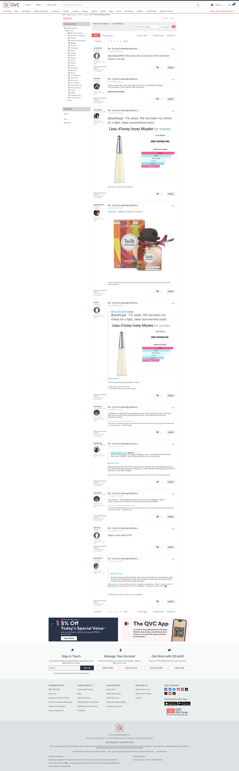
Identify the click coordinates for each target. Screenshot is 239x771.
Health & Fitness (166, 11)
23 (100, 196)
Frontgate (130, 738)
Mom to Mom (75, 83)
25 (100, 398)
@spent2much (119, 452)
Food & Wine (151, 11)
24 (100, 294)
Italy (142, 760)
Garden (66, 11)
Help (172, 18)
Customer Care (76, 98)
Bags (111, 11)
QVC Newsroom (113, 698)
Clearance (55, 11)
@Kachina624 (118, 311)
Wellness (74, 70)
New (16, 11)
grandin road (148, 738)
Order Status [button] (107, 668)
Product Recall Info (56, 711)
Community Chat (76, 85)
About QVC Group (114, 694)
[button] (213, 4)
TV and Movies (76, 75)
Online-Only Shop (41, 11)
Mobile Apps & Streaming (87, 706)
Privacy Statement (111, 742)
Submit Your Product (143, 694)
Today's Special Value (78, 40)
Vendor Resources (142, 689)
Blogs (70, 100)
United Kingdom (157, 760)
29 (100, 549)
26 (100, 434)
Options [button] (173, 49)
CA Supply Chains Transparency (79, 763)
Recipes (73, 58)
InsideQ (73, 38)
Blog (79, 694)
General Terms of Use (126, 742)
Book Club (74, 78)
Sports (73, 73)
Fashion (75, 11)
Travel (73, 90)
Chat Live (52, 694)
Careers (138, 698)
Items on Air (52, 5)
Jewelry (94, 11)
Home (119, 11)
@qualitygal (114, 55)
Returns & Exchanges (57, 706)
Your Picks (7, 11)
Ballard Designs (119, 738)
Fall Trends (26, 11)
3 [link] (111, 41)
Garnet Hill (138, 738)
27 (100, 484)
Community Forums (85, 689)
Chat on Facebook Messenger (60, 702)
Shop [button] (28, 5)
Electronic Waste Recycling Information (105, 763)
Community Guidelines (56, 760)
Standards (67, 123)
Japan (148, 760)
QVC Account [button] (131, 668)
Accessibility (66, 766)
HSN (110, 738)
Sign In (165, 18)
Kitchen (140, 11)
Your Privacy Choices (56, 763)
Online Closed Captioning (92, 760)
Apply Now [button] (179, 668)
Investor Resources (114, 706)
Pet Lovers (74, 80)
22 (100, 101)
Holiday (73, 63)
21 (100, 70)
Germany (136, 760)
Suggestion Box (76, 95)
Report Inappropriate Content (100, 67)
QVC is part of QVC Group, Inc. (96, 738)
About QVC (111, 689)
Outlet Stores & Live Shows (88, 702)
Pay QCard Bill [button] (156, 668)
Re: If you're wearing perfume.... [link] (100, 15)
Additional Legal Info (109, 760)
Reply (170, 67)
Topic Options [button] (107, 36)
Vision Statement (54, 766)
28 (100, 519)
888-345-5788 (54, 689)
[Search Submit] (198, 5)
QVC (64, 15)
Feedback (81, 711)
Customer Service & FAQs (59, 698)
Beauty (85, 11)
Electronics (129, 11)
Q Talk (73, 93)
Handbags (74, 48)
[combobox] (128, 5)
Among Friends (76, 88)
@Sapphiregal (113, 584)
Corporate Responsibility (116, 702)
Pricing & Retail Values (73, 760)
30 (100, 604)
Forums (80, 15)
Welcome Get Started (78, 35)
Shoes (103, 11)
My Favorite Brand (76, 33)
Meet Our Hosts (84, 698)
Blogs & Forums (71, 15)
